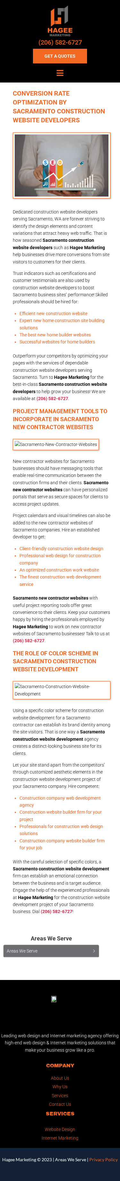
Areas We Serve (70, 1159)
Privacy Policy (103, 1159)
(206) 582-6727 (60, 42)
